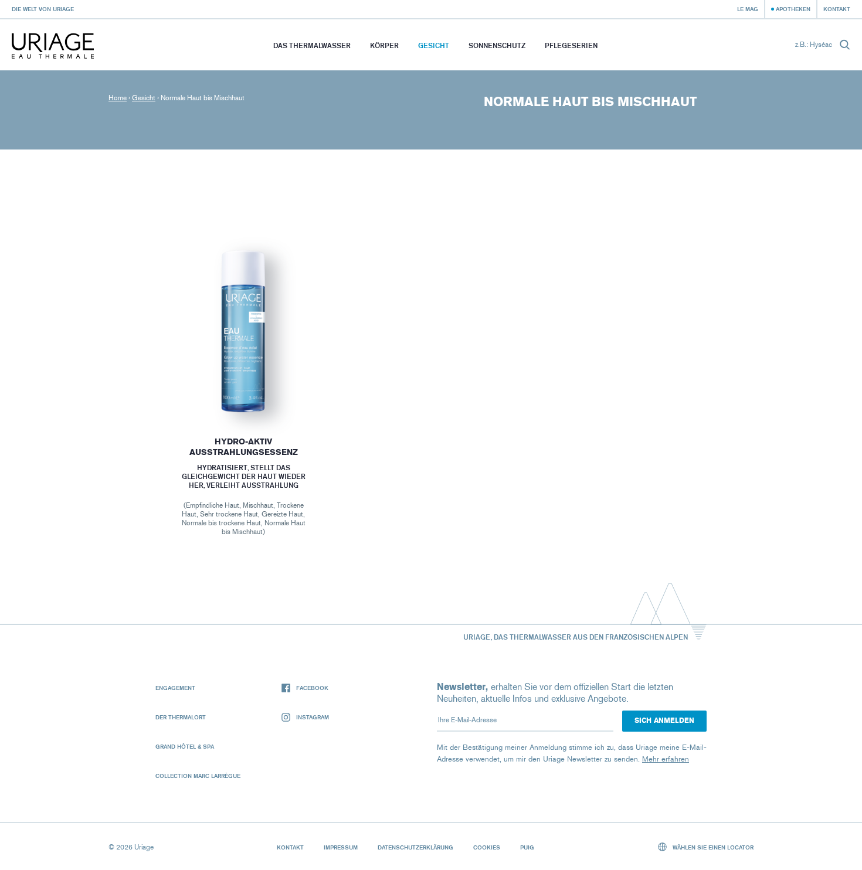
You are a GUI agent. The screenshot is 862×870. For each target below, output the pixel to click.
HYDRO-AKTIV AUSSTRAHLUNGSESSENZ (243, 447)
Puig (527, 847)
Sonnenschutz (497, 45)
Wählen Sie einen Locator (712, 847)
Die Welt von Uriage (43, 8)
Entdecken (243, 390)
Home (117, 98)
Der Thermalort (180, 717)
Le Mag (747, 8)
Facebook (312, 687)
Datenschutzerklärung (415, 847)
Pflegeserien (571, 45)
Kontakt (836, 8)
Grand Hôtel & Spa (184, 746)
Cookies (486, 847)
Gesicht (433, 45)
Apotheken (793, 8)
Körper (384, 45)
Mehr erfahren (665, 759)
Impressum (341, 847)
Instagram (312, 717)
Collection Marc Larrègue (197, 775)
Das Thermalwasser (312, 45)
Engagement (175, 687)
